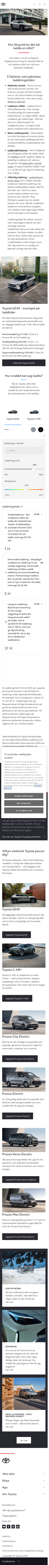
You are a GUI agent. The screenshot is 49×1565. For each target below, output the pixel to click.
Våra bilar (8, 1473)
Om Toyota (9, 1494)
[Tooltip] (21, 506)
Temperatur (10, 480)
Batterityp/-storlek (14, 443)
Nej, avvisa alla (24, 803)
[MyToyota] (39, 4)
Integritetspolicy (9, 1541)
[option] (12, 416)
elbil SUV (10, 914)
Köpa (5, 1480)
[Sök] (34, 4)
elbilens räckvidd (16, 101)
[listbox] (37, 514)
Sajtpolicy (6, 1536)
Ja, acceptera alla (24, 810)
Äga (5, 1487)
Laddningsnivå (11, 460)
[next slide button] (40, 429)
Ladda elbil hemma (17, 150)
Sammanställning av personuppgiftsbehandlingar (23, 1550)
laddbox (15, 156)
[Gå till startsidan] (3, 4)
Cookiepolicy (7, 1545)
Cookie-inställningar (23, 796)
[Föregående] (33, 429)
